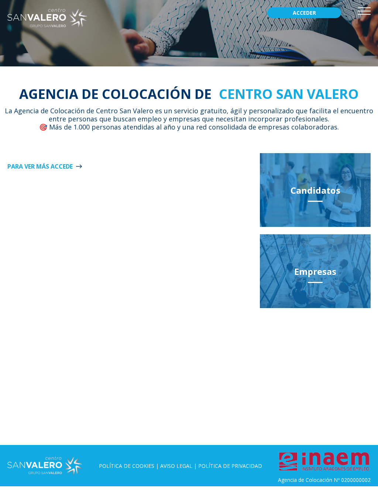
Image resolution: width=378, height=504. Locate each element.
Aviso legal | (179, 465)
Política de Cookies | (129, 465)
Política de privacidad (230, 465)
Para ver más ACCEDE (40, 166)
